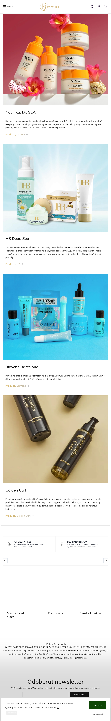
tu (58, 707)
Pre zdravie (55, 613)
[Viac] (4, 6)
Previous (6, 561)
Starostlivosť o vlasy (17, 615)
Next (106, 561)
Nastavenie (12, 713)
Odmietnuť (98, 713)
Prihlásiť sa (79, 694)
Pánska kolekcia (90, 613)
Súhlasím (97, 705)
